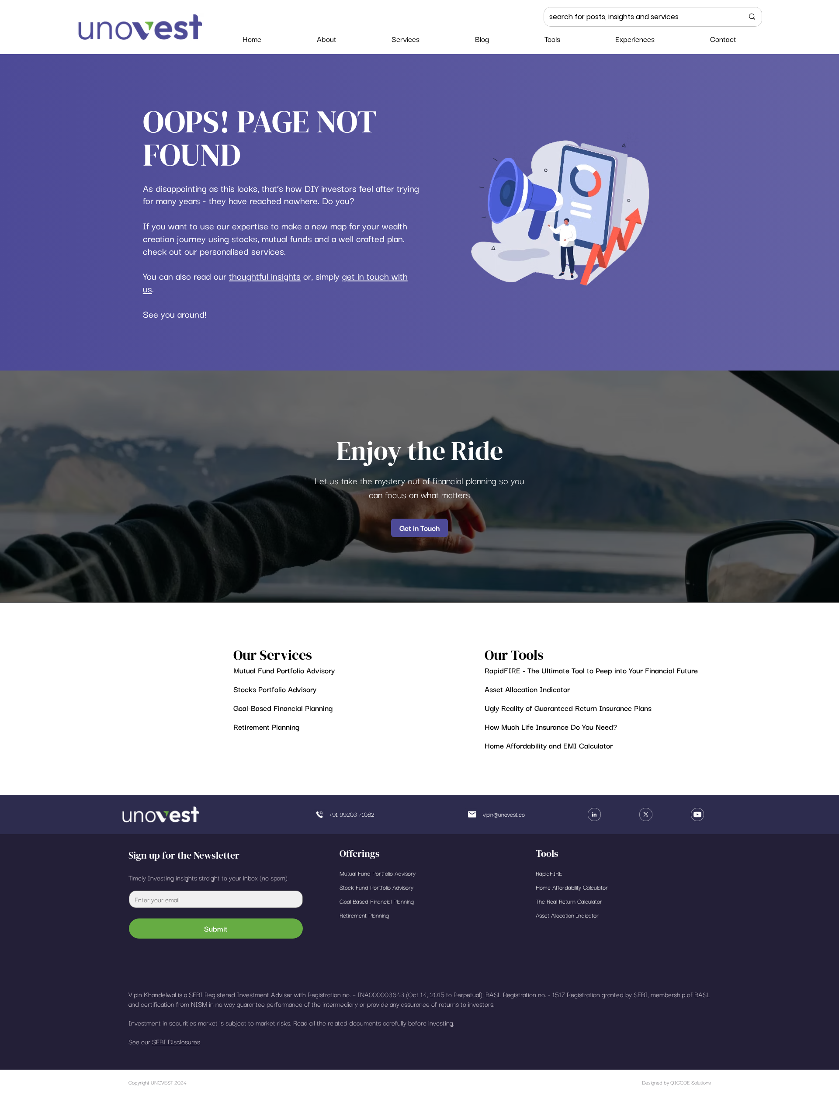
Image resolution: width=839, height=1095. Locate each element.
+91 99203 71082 (351, 814)
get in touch (365, 276)
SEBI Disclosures (176, 1041)
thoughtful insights (265, 276)
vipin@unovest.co (504, 814)
